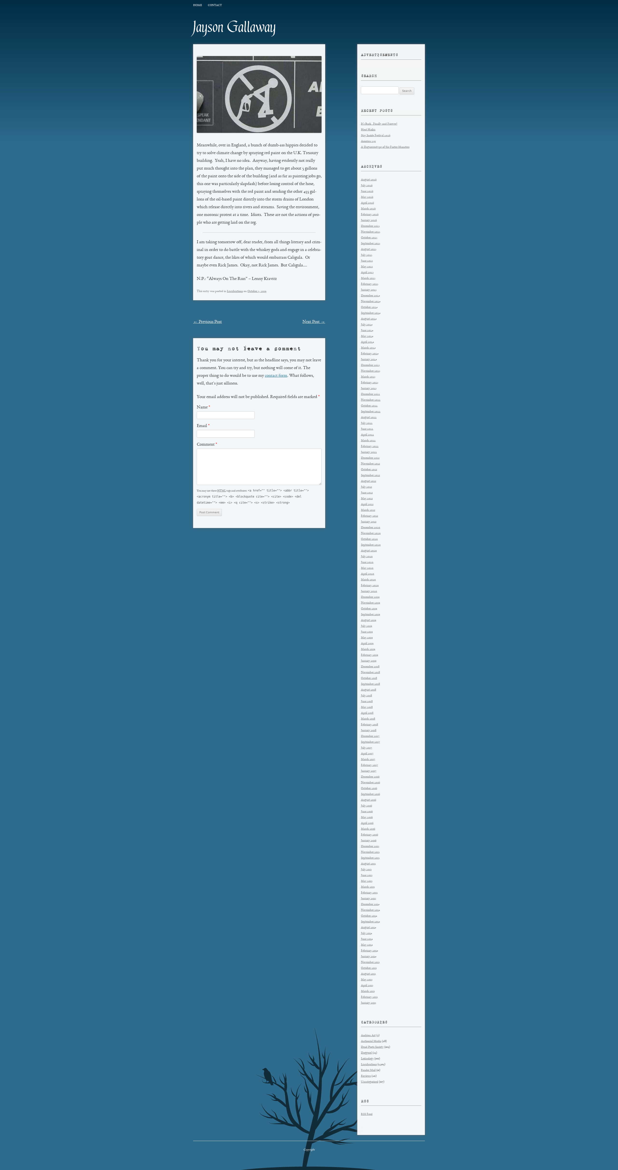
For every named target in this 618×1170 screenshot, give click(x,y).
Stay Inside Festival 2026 (375, 135)
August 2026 (369, 179)
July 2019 (366, 626)
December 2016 (370, 776)
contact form (276, 376)
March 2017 (368, 759)
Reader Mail (368, 1070)
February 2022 (370, 446)
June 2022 (367, 429)
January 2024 (369, 359)
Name (203, 407)
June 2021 (367, 492)
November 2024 (370, 301)
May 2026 (367, 197)
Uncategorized (369, 1082)
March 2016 (368, 829)
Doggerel (366, 1053)
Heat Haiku (368, 129)
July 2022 (366, 423)
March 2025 (368, 278)
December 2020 (370, 527)
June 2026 (367, 191)
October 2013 (369, 968)
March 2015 (368, 887)
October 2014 (369, 916)
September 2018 (370, 684)
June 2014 (367, 939)
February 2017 (369, 765)
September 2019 (370, 614)
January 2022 (369, 452)
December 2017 (370, 736)
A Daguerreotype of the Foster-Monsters (385, 147)
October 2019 (369, 608)
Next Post (313, 322)
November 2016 (370, 782)
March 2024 (368, 348)
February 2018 (369, 724)
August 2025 (368, 249)
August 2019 (368, 620)
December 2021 (370, 458)
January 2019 (368, 661)
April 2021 (367, 504)
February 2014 (369, 950)
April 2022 (367, 434)
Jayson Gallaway (234, 27)
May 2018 (367, 707)
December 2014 (370, 904)
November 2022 (370, 400)
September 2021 (370, 475)
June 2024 (367, 330)
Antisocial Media (371, 1041)
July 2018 (366, 695)
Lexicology (367, 1058)
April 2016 (367, 823)
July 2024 (366, 324)
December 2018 (370, 666)
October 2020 (369, 539)
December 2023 (370, 365)
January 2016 (368, 840)
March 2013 (368, 991)
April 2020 (367, 574)
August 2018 (368, 690)
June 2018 (367, 701)
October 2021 (369, 469)
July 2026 (366, 185)
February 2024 (370, 353)
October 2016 (369, 788)
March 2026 (368, 208)
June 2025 (367, 261)
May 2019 (367, 637)
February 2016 (369, 834)
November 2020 (371, 533)
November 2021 (370, 463)
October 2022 (369, 405)
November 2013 (370, 962)
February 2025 (369, 284)
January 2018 (368, 730)
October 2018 (369, 678)
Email (203, 426)
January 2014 (368, 956)
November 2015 (370, 852)
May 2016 (367, 817)
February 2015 (369, 892)
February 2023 (369, 382)
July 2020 (367, 556)
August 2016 (368, 800)
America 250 (368, 141)
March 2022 (368, 440)
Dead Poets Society (372, 1047)
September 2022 (370, 411)
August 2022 (369, 417)
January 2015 (368, 898)
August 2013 (368, 974)
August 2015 (368, 863)
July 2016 (366, 805)
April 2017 (367, 753)
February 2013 (369, 997)
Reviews (366, 1076)
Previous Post (207, 322)
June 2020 (367, 562)
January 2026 (369, 220)
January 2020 (369, 591)
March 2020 (368, 579)
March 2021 (368, 510)
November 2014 (370, 910)
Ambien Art (368, 1035)
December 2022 (370, 394)
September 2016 (370, 794)
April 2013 (367, 985)
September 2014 (370, 921)
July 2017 (366, 747)
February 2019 (369, 655)
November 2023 (370, 371)
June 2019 (367, 632)
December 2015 (370, 846)
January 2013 (368, 1003)
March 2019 (368, 649)
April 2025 (367, 272)
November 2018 (370, 672)
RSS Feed (366, 1114)
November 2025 (370, 232)
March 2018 (368, 719)
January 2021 (368, 521)
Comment (207, 444)
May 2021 (367, 498)
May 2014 (367, 945)
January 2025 (369, 290)
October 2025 (369, 237)
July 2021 (366, 487)
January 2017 (368, 771)
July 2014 (366, 933)
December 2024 (370, 295)
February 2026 (370, 214)
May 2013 (366, 979)
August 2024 (369, 319)
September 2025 (370, 243)
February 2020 (370, 585)
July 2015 (366, 869)
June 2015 (366, 875)
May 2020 (367, 568)
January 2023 (369, 388)
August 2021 (368, 481)
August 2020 (369, 550)
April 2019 (367, 643)
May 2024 (367, 336)
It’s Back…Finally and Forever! (379, 124)
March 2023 (368, 376)
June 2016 (367, 811)
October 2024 (369, 307)
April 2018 (367, 713)
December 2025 (370, 226)
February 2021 (369, 516)
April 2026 (367, 203)
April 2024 (367, 342)
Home (197, 5)
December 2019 (370, 597)
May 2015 (366, 881)
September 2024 (370, 313)
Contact (215, 5)
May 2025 (367, 266)
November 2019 (370, 603)
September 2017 (370, 742)
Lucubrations (235, 291)
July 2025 (366, 255)
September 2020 (371, 545)
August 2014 (368, 927)
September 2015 (370, 858)
